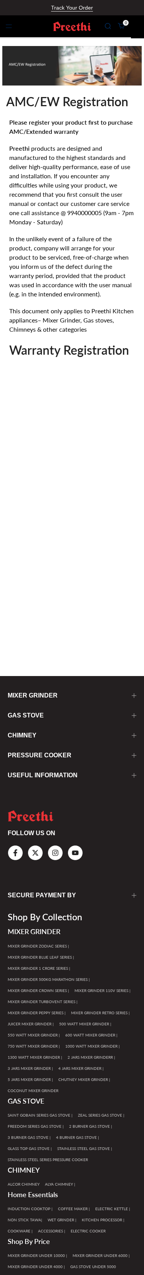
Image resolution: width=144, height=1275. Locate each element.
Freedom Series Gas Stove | (36, 1126)
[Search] (108, 26)
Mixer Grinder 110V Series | (102, 990)
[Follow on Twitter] (35, 852)
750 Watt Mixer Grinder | (34, 1046)
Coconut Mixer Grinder (33, 1090)
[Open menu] (9, 26)
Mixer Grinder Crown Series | (38, 990)
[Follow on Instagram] (55, 852)
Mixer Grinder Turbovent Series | (43, 1001)
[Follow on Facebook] (15, 852)
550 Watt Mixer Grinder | (34, 1035)
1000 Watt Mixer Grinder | (92, 1046)
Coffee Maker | (74, 1208)
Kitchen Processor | (103, 1219)
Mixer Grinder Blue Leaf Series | (41, 957)
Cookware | (20, 1231)
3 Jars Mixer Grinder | (30, 1068)
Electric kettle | (112, 1208)
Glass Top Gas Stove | (30, 1148)
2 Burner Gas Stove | (90, 1126)
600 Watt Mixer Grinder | (91, 1035)
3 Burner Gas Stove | (29, 1137)
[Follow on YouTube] (75, 852)
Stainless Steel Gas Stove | (84, 1148)
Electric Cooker (88, 1231)
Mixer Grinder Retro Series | (100, 1012)
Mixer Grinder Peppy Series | (37, 1012)
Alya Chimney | (60, 1184)
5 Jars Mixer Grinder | (30, 1079)
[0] (121, 26)
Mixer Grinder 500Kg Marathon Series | (49, 979)
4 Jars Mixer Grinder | (81, 1068)
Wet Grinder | (62, 1219)
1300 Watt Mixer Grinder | (35, 1057)
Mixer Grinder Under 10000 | (37, 1255)
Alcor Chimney (24, 1184)
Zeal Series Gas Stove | (101, 1115)
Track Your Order (72, 8)
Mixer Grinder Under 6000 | (101, 1255)
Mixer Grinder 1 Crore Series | (39, 968)
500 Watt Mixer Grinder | (85, 1024)
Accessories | (51, 1231)
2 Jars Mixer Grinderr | (91, 1057)
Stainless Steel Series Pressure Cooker (48, 1159)
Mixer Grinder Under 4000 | (36, 1266)
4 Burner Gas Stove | (77, 1137)
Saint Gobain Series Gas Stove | (40, 1115)
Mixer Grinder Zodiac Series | (38, 946)
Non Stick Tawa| (25, 1219)
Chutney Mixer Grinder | (84, 1079)
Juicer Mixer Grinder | (31, 1024)
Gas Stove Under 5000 (93, 1266)
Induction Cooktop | (30, 1208)
